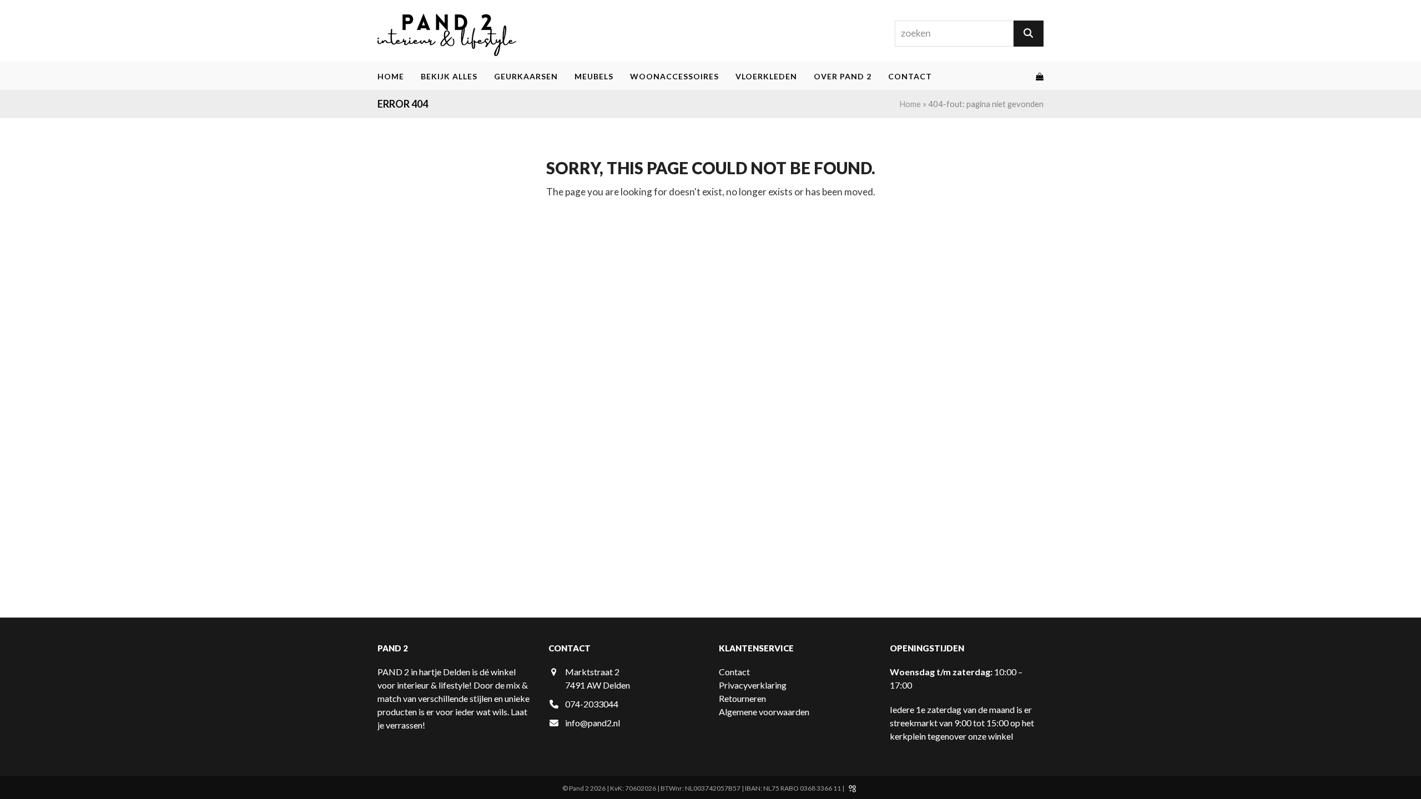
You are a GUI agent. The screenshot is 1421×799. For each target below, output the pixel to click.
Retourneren (742, 698)
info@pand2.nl (592, 722)
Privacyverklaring (753, 685)
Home (910, 104)
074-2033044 (591, 704)
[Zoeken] (1029, 34)
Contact (734, 671)
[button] (1040, 76)
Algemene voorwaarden (764, 711)
